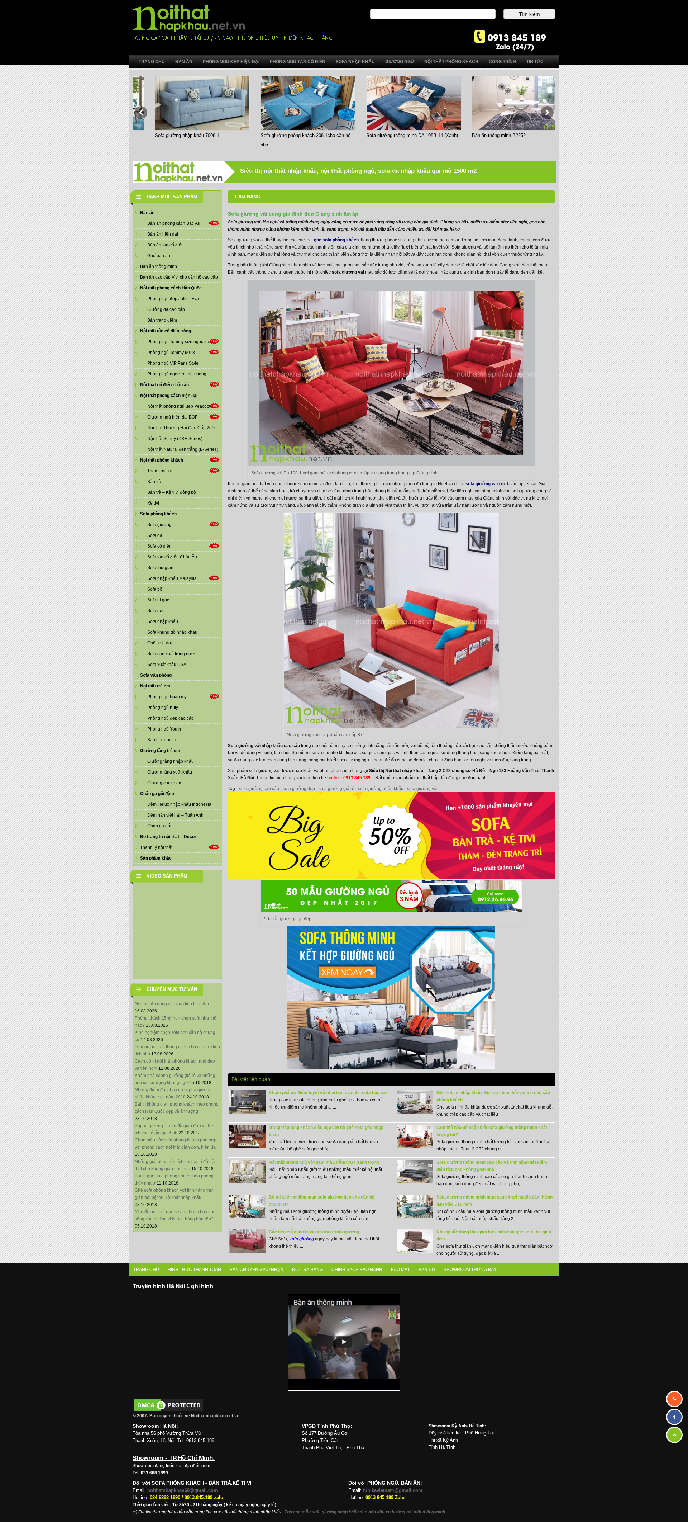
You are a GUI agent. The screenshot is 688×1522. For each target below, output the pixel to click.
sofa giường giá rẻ (336, 788)
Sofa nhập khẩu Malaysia (172, 578)
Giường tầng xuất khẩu (169, 772)
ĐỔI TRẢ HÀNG (307, 1269)
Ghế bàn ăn (158, 255)
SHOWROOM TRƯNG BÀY (470, 1269)
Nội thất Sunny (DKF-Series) (174, 438)
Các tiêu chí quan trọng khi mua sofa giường (314, 1231)
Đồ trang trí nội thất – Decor (168, 836)
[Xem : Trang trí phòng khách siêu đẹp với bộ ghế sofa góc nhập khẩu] (247, 1136)
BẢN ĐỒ (427, 1269)
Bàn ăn (147, 212)
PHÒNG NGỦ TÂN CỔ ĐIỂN (297, 61)
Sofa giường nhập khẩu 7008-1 (170, 135)
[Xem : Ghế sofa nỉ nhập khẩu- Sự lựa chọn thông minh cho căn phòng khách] (415, 1101)
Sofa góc (155, 610)
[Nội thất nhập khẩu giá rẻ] (232, 22)
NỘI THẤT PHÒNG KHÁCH (451, 61)
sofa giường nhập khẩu (380, 788)
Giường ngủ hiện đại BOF (172, 417)
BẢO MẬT (400, 1269)
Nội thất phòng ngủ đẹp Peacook (179, 406)
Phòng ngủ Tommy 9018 (171, 352)
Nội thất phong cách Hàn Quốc (171, 287)
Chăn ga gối (159, 825)
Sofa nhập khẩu (162, 621)
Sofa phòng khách (158, 513)
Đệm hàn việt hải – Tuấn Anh (175, 815)
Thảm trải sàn (160, 470)
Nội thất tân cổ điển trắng (165, 331)
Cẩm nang (247, 196)
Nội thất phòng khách (161, 460)
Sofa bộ (154, 589)
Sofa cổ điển (159, 546)
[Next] (547, 112)
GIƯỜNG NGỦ (399, 61)
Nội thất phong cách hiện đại (168, 395)
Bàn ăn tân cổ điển (165, 244)
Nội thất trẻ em (155, 686)
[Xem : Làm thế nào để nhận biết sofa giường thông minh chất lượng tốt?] (415, 1136)
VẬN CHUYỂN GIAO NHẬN (256, 1269)
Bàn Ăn (183, 61)
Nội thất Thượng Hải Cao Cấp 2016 (182, 427)
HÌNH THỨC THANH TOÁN (194, 1269)
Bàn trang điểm (162, 320)
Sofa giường (159, 524)
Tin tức (535, 61)
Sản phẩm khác (156, 858)
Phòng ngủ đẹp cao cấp (170, 718)
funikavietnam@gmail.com (392, 1490)
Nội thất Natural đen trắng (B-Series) (182, 449)
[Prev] (140, 112)
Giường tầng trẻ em (160, 750)
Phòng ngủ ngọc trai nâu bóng (176, 374)
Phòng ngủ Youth (164, 729)
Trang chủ (152, 61)
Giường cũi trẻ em (164, 782)
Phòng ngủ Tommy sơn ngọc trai (178, 341)
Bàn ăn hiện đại (162, 234)
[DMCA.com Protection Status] (168, 1404)
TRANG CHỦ (146, 1269)
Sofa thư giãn (160, 567)
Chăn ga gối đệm (157, 793)
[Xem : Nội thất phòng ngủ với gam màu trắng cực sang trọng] (247, 1171)
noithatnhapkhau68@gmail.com (182, 1490)
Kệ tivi (153, 503)
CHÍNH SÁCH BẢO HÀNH (356, 1269)
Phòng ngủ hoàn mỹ (167, 696)
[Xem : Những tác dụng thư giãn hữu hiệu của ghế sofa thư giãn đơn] (415, 1240)
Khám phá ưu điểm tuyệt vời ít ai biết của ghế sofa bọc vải (328, 1092)
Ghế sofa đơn (160, 643)
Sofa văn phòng (156, 675)
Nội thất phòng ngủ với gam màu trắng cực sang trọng (324, 1162)
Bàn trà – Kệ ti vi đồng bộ (171, 492)
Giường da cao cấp (166, 309)
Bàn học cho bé (162, 739)
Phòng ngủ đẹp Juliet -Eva (173, 298)
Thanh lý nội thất (156, 847)
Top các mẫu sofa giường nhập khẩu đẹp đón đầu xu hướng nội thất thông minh (365, 1511)
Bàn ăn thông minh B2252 (482, 135)
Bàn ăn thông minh (158, 266)
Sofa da (154, 535)
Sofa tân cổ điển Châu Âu (172, 556)
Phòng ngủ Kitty (162, 707)
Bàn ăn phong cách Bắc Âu (173, 223)
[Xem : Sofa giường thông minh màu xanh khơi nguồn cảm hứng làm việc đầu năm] (415, 1206)
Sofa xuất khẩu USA (166, 664)
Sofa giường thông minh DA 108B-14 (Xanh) (395, 135)
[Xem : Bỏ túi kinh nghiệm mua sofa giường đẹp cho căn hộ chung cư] (247, 1206)
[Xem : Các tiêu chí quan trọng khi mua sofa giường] (247, 1240)
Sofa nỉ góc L (160, 599)
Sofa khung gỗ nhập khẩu (172, 632)
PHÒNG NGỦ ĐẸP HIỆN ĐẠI (231, 61)
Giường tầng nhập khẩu (170, 761)
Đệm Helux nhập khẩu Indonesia (179, 804)
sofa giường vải (481, 483)
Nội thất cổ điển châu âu (164, 384)
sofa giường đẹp (299, 788)
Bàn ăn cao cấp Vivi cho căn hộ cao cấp (179, 277)
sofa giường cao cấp (259, 788)
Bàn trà (154, 481)
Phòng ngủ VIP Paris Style (173, 363)
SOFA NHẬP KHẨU (355, 61)
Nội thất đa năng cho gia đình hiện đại (172, 1003)
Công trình (502, 61)
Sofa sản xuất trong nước (171, 653)
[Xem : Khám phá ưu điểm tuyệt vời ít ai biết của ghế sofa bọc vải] (247, 1101)
